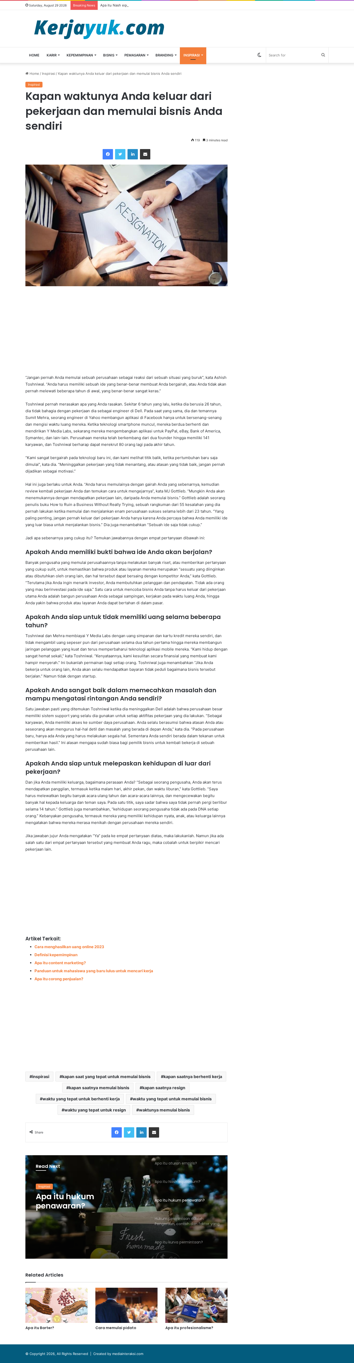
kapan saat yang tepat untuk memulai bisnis (106, 1076)
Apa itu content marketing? (60, 962)
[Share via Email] (145, 154)
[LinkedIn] (133, 154)
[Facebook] (108, 154)
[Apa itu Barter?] (56, 1305)
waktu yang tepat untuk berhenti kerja (81, 1098)
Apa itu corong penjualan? (58, 978)
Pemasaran (134, 55)
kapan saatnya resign (163, 1087)
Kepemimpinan (80, 55)
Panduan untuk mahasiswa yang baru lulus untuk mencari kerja (93, 970)
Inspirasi (191, 55)
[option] (126, 1207)
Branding (164, 55)
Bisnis (108, 55)
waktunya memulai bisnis (164, 1109)
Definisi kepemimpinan (55, 954)
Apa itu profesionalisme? (189, 1327)
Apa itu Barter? (39, 1327)
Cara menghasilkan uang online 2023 (69, 946)
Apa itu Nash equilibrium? (120, 5)
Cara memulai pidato (115, 1327)
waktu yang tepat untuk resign (95, 1109)
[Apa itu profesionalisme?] (196, 1305)
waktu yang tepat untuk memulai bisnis (172, 1098)
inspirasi (40, 1076)
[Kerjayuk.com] (99, 28)
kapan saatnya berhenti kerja (193, 1076)
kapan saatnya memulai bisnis (99, 1087)
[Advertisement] (126, 330)
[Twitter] (120, 154)
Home (34, 55)
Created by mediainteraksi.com (118, 1354)
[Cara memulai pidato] (126, 1305)
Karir (51, 55)
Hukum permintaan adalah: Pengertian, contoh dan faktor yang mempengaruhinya (89, 1201)
